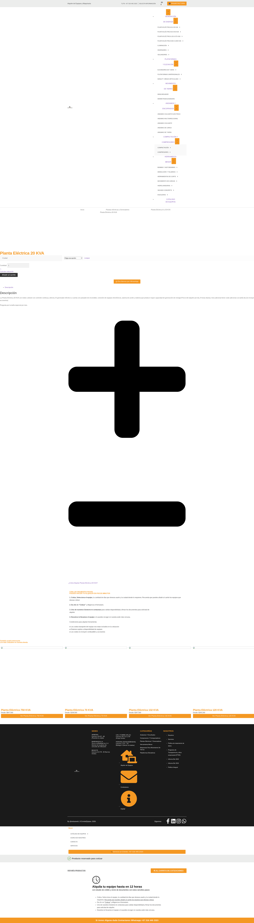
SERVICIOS (74, 846)
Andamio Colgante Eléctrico (169, 114)
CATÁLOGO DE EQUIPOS (78, 834)
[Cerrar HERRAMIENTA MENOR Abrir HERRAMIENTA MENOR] (174, 161)
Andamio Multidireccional (168, 118)
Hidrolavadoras (164, 185)
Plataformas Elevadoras (147, 753)
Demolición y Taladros (166, 172)
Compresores (163, 152)
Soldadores (162, 54)
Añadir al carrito (9, 275)
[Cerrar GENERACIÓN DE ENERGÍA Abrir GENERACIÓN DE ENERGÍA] (175, 21)
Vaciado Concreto (165, 190)
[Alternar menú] (168, 12)
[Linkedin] (173, 821)
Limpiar (87, 258)
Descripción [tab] (9, 287)
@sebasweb (74, 821)
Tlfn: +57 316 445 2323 (129, 3)
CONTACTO (73, 842)
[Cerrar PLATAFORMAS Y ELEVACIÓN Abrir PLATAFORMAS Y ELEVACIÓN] (176, 63)
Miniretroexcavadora (166, 99)
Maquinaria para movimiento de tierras (150, 748)
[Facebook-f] (167, 821)
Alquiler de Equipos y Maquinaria (79, 3)
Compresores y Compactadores (150, 738)
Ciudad (4, 258)
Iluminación (162, 45)
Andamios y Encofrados (147, 735)
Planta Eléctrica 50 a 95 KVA (168, 32)
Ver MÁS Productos (76, 870)
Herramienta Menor (146, 744)
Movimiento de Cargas (166, 181)
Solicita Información (147, 3)
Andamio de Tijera (164, 132)
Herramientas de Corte (167, 176)
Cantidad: (3, 265)
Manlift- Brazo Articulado (168, 79)
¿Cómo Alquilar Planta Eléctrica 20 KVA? (83, 583)
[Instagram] (178, 821)
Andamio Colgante (165, 123)
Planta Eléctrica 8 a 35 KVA (168, 27)
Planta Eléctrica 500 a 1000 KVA (169, 41)
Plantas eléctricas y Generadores (117, 210)
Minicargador (163, 94)
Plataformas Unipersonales (169, 74)
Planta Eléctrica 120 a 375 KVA (169, 36)
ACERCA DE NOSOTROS (78, 838)
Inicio (82, 210)
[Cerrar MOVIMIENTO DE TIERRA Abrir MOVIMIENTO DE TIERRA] (175, 88)
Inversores (162, 50)
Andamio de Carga (165, 128)
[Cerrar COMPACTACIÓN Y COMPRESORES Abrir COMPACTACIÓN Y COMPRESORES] (177, 141)
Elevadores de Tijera (166, 70)
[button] (127, 448)
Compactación (163, 147)
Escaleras (162, 195)
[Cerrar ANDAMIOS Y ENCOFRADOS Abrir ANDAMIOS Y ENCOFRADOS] (176, 108)
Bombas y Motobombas (166, 167)
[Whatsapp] (184, 821)
